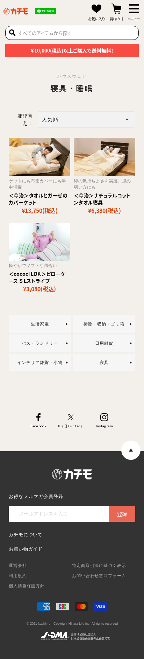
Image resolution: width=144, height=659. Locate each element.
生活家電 (40, 324)
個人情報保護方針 (27, 585)
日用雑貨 (104, 343)
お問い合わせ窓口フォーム (99, 575)
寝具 (104, 362)
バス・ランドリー (40, 343)
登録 (122, 513)
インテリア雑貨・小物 (40, 362)
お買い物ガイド (26, 549)
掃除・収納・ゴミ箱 (104, 324)
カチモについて (26, 534)
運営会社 (18, 565)
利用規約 (18, 575)
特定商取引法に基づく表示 (99, 565)
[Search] (12, 32)
